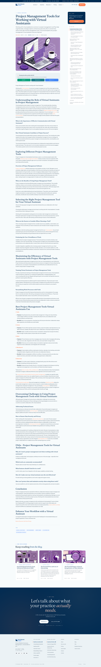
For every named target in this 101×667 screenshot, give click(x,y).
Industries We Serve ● (51, 641)
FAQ (75, 644)
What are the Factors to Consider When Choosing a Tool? (76, 53)
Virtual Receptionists (51, 654)
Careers (60, 4)
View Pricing (28, 521)
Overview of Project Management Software (77, 43)
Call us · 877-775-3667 (55, 621)
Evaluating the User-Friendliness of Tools (77, 56)
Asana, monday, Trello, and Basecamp (30, 369)
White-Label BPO (36, 653)
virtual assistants (25, 88)
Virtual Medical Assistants (38, 644)
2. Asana (18, 325)
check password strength (34, 424)
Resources (48, 4)
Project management (20, 168)
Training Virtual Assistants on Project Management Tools (76, 63)
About (62, 641)
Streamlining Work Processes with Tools (77, 66)
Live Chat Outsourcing (51, 656)
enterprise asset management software (29, 158)
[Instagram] (22, 653)
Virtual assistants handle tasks (22, 382)
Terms (84, 664)
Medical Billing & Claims (37, 650)
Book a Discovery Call (20, 521)
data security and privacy (38, 419)
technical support (34, 410)
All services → (36, 657)
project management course (50, 110)
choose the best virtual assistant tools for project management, (31, 374)
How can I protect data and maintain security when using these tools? (77, 98)
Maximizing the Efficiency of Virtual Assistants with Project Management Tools (76, 59)
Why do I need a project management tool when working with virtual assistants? (76, 85)
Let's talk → (76, 21)
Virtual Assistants (50, 652)
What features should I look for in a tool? (77, 92)
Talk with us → (44, 621)
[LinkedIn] (24, 653)
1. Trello (17, 312)
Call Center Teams (36, 648)
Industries (42, 4)
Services (35, 4)
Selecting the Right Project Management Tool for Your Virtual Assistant (76, 49)
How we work (63, 644)
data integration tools (42, 438)
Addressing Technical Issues (75, 75)
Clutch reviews (77, 648)
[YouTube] (27, 653)
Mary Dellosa (44, 35)
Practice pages (36, 655)
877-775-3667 (74, 4)
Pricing (55, 4)
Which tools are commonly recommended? (75, 89)
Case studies (63, 648)
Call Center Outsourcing (51, 650)
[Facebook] (16, 653)
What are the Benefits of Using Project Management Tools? (76, 46)
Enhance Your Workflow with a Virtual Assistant (76, 103)
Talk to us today (56, 504)
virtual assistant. (49, 230)
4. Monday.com (19, 347)
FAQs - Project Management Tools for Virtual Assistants (76, 81)
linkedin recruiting (50, 382)
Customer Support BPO (51, 644)
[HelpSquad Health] (20, 4)
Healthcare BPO (36, 646)
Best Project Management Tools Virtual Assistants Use (75, 69)
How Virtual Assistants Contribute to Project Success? (77, 37)
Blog (75, 641)
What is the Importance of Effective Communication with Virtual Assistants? (77, 32)
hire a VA (55, 112)
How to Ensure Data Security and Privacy (76, 78)
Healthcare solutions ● (37, 641)
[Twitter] (19, 653)
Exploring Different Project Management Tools (74, 40)
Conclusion (72, 100)
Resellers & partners (78, 646)
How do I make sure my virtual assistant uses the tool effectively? (77, 95)
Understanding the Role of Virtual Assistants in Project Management (76, 29)
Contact (62, 653)
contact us (50, 504)
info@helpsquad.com (50, 625)
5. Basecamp (19, 358)
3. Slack (17, 336)
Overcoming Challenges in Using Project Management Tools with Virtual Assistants (75, 72)
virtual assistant (46, 385)
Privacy (80, 664)
